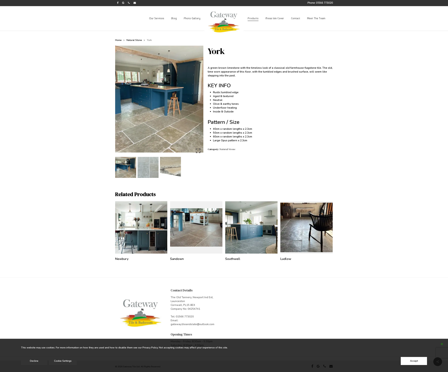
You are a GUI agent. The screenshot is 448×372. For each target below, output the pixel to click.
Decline (34, 361)
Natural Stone (134, 40)
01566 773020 (185, 316)
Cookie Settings (63, 361)
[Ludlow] (306, 227)
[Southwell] (251, 227)
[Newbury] (141, 227)
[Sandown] (196, 227)
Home (118, 40)
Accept (414, 361)
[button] (198, 102)
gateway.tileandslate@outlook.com (192, 324)
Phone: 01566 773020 (320, 2)
